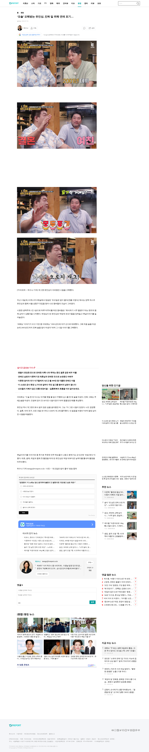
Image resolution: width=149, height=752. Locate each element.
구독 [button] (34, 28)
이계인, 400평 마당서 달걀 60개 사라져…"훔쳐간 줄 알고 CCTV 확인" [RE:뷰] (72, 541)
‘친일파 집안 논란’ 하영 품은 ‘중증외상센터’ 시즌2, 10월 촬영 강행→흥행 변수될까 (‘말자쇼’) (118, 592)
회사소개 (12, 734)
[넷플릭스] (57, 628)
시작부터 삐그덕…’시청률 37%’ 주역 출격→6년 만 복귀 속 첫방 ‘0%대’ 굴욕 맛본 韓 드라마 (118, 605)
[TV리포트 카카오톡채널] (136, 731)
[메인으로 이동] (14, 4)
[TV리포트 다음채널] (126, 731)
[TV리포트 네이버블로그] (139, 731)
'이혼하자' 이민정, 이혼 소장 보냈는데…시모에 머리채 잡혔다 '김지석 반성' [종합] (39, 541)
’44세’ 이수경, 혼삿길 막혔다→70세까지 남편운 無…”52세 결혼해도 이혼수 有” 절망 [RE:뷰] (118, 595)
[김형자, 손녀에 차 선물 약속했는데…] (119, 692)
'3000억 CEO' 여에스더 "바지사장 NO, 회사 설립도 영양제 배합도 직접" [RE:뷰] (74, 538)
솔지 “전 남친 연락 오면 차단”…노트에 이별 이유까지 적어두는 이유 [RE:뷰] (38, 547)
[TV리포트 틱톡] (118, 731)
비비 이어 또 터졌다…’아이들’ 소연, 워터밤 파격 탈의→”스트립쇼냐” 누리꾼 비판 (118, 598)
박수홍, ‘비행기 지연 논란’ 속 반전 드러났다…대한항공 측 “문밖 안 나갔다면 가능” (118, 579)
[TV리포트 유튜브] (113, 731)
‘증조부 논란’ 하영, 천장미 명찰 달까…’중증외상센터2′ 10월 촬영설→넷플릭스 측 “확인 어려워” (118, 602)
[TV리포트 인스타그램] (115, 731)
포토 (99, 3)
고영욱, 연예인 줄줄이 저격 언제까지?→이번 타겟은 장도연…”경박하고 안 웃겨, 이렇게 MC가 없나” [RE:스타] (118, 582)
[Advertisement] (57, 95)
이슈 (73, 3)
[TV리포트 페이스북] (123, 731)
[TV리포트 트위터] (120, 731)
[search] (138, 3)
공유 (93, 28)
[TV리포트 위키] (128, 731)
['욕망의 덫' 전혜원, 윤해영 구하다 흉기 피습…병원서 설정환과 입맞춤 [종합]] (119, 682)
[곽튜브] (119, 651)
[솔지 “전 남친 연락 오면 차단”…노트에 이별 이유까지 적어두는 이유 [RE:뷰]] (119, 505)
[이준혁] (119, 495)
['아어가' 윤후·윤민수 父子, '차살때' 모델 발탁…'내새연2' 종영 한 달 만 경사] (30, 628)
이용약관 (19, 734)
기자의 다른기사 (42, 574)
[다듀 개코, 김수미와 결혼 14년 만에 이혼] (83, 628)
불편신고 (52, 734)
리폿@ (25, 3)
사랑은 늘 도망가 (28, 491)
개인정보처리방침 (29, 734)
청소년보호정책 (42, 734)
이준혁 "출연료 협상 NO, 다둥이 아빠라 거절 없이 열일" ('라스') (74, 544)
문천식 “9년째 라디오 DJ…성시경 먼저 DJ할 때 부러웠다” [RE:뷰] (58, 569)
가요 (39, 3)
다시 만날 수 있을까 (29, 497)
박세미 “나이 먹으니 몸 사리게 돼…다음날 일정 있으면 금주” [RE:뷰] (58, 566)
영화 (51, 3)
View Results (91, 515)
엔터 (86, 3)
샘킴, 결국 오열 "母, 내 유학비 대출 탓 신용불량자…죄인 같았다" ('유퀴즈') (74, 551)
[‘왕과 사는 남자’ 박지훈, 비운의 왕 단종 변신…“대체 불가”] (57, 650)
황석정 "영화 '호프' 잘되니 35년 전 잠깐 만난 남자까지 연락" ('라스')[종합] (39, 544)
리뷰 (92, 3)
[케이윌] (119, 526)
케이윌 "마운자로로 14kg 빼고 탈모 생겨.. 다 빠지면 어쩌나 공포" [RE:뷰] (38, 551)
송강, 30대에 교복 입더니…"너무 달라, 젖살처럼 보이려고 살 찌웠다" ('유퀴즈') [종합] (74, 547)
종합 (79, 3)
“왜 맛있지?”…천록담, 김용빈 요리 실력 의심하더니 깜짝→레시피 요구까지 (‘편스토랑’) (118, 588)
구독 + (90, 562)
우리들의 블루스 (28, 502)
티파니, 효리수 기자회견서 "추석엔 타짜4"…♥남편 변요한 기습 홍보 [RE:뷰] (38, 538)
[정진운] (119, 661)
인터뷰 (65, 3)
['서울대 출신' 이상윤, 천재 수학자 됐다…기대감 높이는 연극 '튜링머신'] (30, 650)
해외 (58, 3)
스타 (33, 3)
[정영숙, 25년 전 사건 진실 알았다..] (119, 671)
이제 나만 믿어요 (28, 486)
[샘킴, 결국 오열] (119, 536)
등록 (92, 602)
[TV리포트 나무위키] (131, 731)
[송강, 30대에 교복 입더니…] (119, 515)
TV (45, 3)
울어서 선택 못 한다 (29, 507)
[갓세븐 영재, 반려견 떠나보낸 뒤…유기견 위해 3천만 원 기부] (83, 650)
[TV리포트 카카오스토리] (134, 731)
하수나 (26, 28)
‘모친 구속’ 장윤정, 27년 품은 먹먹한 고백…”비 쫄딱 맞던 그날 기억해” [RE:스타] (118, 585)
